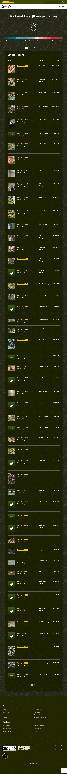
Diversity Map (6, 728)
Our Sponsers (38, 709)
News (4, 709)
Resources (5, 712)
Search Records (39, 725)
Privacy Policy (38, 715)
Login (58, 6)
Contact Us (5, 718)
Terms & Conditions (40, 718)
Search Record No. (39, 2)
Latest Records (7, 731)
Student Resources (8, 715)
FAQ (35, 731)
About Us (37, 712)
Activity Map (6, 725)
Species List (37, 728)
